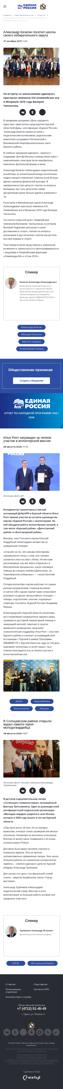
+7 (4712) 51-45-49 (31, 1009)
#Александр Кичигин (31, 327)
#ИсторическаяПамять (42, 963)
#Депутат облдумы (31, 341)
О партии (10, 984)
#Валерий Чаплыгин (31, 334)
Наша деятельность (24, 15)
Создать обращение (31, 380)
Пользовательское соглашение (31, 1055)
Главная (7, 15)
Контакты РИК (41, 989)
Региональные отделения (13, 990)
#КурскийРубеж (42, 701)
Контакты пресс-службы (18, 997)
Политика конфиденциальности (31, 1057)
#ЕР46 (19, 701)
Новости (41, 15)
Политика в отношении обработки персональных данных (31, 1060)
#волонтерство (21, 708)
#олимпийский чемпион (32, 349)
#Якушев (44, 708)
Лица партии (40, 984)
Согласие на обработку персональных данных (31, 1063)
